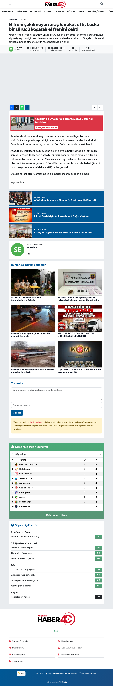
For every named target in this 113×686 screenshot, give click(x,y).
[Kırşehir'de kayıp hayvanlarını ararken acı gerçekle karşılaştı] (33, 354)
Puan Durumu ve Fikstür (71, 648)
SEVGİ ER (32, 247)
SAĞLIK (60, 11)
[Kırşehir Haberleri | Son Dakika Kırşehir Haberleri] (55, 4)
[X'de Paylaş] (16, 107)
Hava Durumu (67, 641)
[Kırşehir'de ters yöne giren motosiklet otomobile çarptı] (33, 318)
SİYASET (48, 11)
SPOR (81, 11)
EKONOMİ (35, 11)
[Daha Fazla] (27, 107)
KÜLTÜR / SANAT (97, 11)
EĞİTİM (71, 11)
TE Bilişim (63, 682)
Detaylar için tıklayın (56, 515)
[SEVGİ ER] (17, 249)
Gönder (17, 413)
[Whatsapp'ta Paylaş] (22, 107)
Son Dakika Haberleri (70, 655)
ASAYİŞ (24, 19)
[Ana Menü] (10, 4)
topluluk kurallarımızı (36, 422)
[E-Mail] (29, 254)
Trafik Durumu (18, 648)
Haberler (13, 19)
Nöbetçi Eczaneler (20, 641)
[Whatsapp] (56, 631)
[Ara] (101, 4)
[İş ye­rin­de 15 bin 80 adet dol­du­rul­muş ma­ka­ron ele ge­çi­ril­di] (80, 354)
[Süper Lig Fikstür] (100, 525)
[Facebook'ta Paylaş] (12, 107)
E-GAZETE (7, 11)
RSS (22, 673)
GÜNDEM (22, 11)
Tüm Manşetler (18, 655)
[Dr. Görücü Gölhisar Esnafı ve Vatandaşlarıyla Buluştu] (33, 282)
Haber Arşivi (17, 661)
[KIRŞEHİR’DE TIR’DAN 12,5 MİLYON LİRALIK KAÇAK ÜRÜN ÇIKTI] (80, 318)
